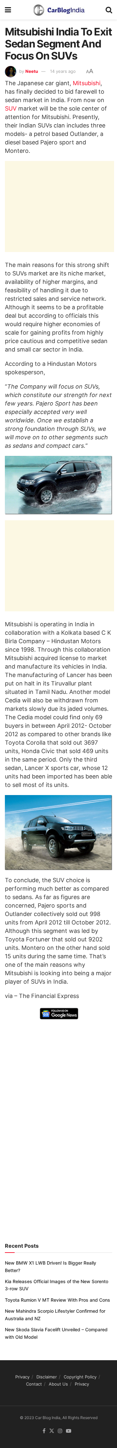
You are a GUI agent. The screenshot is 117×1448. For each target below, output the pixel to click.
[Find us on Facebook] (44, 1431)
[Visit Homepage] (58, 10)
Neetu (31, 71)
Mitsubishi (86, 83)
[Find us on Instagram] (60, 1431)
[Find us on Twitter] (51, 1431)
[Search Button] (109, 10)
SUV (11, 108)
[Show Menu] (8, 10)
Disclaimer (46, 1376)
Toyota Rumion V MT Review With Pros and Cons (57, 1300)
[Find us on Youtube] (68, 1431)
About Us (58, 1384)
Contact (34, 1384)
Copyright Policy (80, 1376)
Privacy (22, 1376)
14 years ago (63, 71)
